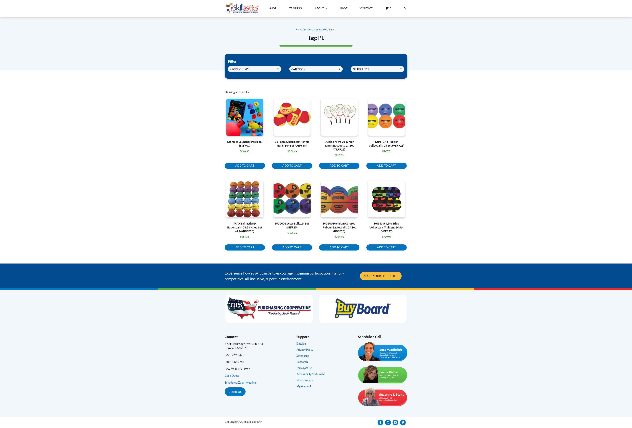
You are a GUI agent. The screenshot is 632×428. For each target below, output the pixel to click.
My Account (303, 386)
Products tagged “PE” (315, 29)
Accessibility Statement (310, 374)
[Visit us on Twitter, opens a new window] (388, 422)
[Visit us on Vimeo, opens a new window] (403, 422)
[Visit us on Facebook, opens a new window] (380, 422)
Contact (366, 8)
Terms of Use (304, 368)
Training (295, 8)
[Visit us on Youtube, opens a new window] (395, 422)
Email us (235, 391)
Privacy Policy (304, 349)
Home (299, 29)
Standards (302, 355)
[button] (404, 8)
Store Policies (304, 380)
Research (302, 362)
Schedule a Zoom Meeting (240, 382)
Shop (272, 8)
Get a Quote (232, 375)
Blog (343, 8)
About (319, 8)
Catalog (301, 343)
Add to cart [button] (244, 165)
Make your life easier (380, 276)
